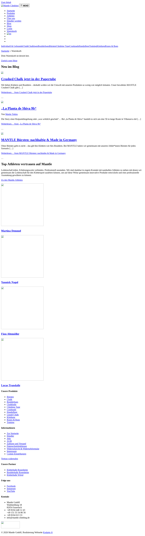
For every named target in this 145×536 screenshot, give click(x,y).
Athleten (10, 16)
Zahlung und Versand (16, 443)
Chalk (25, 46)
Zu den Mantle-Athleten (12, 180)
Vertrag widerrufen (9, 458)
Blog (9, 23)
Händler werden (14, 21)
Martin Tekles (11, 114)
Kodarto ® (48, 532)
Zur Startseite (13, 433)
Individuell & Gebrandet (12, 46)
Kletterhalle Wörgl (15, 475)
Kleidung (101, 46)
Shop (9, 26)
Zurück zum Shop (9, 60)
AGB (9, 441)
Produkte (11, 13)
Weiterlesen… (26, 92)
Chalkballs (11, 404)
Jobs (9, 438)
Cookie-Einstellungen (16, 454)
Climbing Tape (62, 46)
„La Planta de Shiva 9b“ (18, 108)
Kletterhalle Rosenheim (17, 470)
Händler (10, 436)
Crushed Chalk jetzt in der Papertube (28, 79)
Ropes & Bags (111, 46)
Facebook (11, 486)
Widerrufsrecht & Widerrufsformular (23, 449)
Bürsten (52, 46)
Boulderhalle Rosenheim (18, 472)
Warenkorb (12, 31)
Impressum (12, 451)
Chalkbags (33, 46)
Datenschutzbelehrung (17, 446)
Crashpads (74, 46)
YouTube (11, 491)
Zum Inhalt (6, 2)
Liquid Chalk (13, 414)
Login (9, 28)
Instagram (11, 488)
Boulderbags (43, 46)
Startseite (5, 51)
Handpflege (84, 46)
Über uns (11, 18)
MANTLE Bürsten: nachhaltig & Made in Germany (39, 140)
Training (93, 46)
